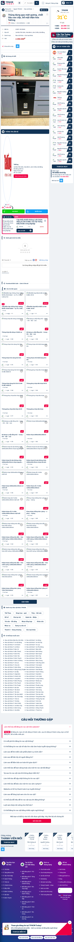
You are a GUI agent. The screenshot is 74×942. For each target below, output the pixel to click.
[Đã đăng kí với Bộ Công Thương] (65, 891)
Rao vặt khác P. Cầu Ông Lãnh (35, 663)
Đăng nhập (44, 260)
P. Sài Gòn (6, 894)
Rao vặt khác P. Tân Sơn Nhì (34, 694)
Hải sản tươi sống (46, 882)
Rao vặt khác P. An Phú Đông (35, 647)
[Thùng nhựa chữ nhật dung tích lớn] (37, 349)
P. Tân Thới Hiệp (8, 876)
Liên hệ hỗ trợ (63, 885)
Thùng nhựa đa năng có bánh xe (12, 332)
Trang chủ (8, 9)
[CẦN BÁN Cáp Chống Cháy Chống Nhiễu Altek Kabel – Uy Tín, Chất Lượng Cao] (13, 298)
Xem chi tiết (21, 231)
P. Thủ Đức (6, 869)
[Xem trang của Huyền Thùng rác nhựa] (3, 339)
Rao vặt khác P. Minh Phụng (13, 681)
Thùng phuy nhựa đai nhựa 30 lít (12, 409)
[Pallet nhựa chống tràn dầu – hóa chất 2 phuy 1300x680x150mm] (37, 554)
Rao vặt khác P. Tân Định (12, 690)
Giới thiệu (62, 869)
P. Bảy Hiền (6, 888)
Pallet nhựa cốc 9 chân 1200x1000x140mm (33, 487)
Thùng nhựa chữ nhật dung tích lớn (36, 359)
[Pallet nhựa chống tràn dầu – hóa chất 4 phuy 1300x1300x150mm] (13, 529)
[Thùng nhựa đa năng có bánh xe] (13, 324)
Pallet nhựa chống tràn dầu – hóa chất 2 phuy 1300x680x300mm (12, 563)
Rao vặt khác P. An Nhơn (12, 647)
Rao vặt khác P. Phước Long (34, 685)
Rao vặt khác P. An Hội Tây (34, 642)
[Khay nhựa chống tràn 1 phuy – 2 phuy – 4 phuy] (37, 503)
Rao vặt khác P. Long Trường (34, 678)
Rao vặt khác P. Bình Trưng (34, 660)
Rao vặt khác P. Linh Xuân (34, 676)
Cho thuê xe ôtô (45, 869)
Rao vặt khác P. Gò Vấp (12, 672)
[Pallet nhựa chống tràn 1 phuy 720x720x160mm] (13, 580)
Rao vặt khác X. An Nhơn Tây (13, 705)
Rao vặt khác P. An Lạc (33, 645)
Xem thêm (25, 602)
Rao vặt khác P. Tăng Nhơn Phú (35, 696)
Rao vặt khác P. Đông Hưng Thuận (15, 669)
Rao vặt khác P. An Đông (33, 640)
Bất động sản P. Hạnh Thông (26, 892)
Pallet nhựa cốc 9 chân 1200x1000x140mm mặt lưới (11, 512)
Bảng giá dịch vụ (64, 876)
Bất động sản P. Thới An (28, 908)
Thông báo (62, 872)
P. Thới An (6, 882)
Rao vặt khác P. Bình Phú (12, 654)
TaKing (16, 164)
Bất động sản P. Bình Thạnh (28, 903)
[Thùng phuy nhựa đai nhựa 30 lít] (13, 400)
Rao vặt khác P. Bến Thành (13, 651)
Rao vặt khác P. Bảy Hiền (33, 649)
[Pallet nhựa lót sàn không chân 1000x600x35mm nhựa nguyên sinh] (13, 452)
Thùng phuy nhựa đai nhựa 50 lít (36, 383)
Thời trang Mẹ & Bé (46, 894)
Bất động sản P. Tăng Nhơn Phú (28, 877)
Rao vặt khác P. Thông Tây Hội (35, 699)
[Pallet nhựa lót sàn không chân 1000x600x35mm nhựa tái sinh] (37, 452)
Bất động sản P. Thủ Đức (28, 872)
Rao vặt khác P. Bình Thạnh (13, 658)
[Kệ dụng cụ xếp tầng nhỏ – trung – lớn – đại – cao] (37, 324)
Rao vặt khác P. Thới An (12, 699)
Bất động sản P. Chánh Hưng (26, 882)
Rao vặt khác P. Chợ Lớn (12, 665)
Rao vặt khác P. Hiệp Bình (12, 674)
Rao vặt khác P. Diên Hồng (13, 667)
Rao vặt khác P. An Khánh (12, 645)
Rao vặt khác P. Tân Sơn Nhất (14, 694)
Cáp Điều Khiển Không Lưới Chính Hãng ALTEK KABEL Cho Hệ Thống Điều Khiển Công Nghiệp (29, 221)
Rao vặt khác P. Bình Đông (34, 651)
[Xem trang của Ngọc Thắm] (3, 313)
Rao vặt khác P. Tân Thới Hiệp (14, 696)
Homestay (44, 879)
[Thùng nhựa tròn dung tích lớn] (13, 349)
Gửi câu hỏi (37, 821)
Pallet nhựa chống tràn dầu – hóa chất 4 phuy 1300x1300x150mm (12, 538)
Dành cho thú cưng (46, 891)
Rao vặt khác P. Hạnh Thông (34, 672)
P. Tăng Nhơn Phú (8, 872)
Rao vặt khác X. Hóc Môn (12, 710)
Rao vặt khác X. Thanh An (34, 710)
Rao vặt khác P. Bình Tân (12, 656)
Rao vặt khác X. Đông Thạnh (34, 708)
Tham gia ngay (62, 166)
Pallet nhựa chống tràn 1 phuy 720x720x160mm (11, 589)
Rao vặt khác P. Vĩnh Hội (33, 701)
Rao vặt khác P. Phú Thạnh (13, 683)
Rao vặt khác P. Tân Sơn (12, 692)
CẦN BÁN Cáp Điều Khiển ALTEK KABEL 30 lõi (36, 307)
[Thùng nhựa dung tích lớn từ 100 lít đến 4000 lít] (13, 375)
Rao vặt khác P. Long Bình (12, 678)
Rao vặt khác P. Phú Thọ (33, 683)
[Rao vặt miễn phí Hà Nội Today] (62, 39)
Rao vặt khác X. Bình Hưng (13, 708)
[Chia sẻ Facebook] (17, 46)
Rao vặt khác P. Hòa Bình (33, 674)
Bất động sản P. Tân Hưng (28, 913)
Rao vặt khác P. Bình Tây (33, 656)
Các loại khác (9, 11)
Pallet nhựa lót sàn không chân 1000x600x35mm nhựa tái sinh (36, 461)
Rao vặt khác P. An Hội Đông (13, 642)
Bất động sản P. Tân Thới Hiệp (28, 887)
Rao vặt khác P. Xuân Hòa (34, 703)
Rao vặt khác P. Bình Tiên (34, 658)
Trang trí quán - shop (47, 885)
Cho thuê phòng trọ (46, 872)
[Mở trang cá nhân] (55, 52)
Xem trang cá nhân (21, 176)
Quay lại (44, 10)
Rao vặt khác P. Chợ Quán (34, 665)
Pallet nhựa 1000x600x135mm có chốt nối (12, 487)
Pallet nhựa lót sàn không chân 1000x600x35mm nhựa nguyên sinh (12, 461)
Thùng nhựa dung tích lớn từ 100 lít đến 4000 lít (12, 384)
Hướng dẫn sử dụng (65, 882)
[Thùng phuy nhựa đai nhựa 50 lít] (37, 375)
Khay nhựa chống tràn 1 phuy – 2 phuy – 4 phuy (36, 512)
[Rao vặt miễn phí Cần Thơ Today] (62, 37)
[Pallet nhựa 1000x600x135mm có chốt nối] (13, 477)
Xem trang (31, 848)
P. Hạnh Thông (7, 879)
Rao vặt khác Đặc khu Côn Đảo (14, 640)
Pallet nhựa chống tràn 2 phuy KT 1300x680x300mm (37, 589)
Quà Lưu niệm (45, 888)
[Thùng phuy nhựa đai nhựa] (37, 400)
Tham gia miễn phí (19, 932)
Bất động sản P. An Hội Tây (27, 918)
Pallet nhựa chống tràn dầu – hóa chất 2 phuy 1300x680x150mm (37, 563)
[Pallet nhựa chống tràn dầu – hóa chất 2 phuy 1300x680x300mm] (13, 554)
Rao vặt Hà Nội (23, 937)
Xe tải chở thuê (45, 876)
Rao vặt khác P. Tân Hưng (34, 690)
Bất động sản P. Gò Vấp (27, 898)
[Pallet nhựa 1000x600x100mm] (37, 426)
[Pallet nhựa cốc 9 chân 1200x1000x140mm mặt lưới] (13, 503)
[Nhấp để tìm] (36, 3)
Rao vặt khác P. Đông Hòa (34, 667)
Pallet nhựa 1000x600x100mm (36, 434)
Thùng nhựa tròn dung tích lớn (11, 358)
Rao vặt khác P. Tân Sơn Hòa (34, 692)
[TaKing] (7, 169)
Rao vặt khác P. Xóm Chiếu (13, 703)
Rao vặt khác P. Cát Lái (12, 663)
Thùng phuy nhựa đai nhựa (34, 409)
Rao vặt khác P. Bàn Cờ (12, 649)
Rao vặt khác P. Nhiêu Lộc (34, 681)
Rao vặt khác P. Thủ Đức (12, 701)
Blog (60, 879)
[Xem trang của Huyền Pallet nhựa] (3, 441)
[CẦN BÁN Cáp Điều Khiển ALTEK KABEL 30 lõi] (37, 298)
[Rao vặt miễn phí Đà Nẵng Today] (62, 42)
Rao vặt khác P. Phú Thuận (13, 685)
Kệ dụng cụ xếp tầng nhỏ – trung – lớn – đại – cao (37, 333)
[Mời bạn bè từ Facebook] (61, 180)
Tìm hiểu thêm (64, 176)
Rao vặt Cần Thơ (50, 937)
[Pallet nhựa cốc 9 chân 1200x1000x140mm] (37, 477)
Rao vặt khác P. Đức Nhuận (34, 669)
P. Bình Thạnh (7, 898)
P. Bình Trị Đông (8, 891)
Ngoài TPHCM (18, 9)
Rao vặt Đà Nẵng (37, 937)
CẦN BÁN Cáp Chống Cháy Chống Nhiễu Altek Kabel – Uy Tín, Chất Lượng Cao (12, 307)
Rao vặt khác (28, 9)
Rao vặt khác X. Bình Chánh (34, 705)
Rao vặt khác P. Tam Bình (34, 687)
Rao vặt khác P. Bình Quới (34, 654)
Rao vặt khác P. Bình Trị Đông (13, 660)
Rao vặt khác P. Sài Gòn (12, 687)
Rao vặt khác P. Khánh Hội (13, 676)
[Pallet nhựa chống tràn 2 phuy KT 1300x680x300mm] (37, 580)
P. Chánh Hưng (7, 885)
